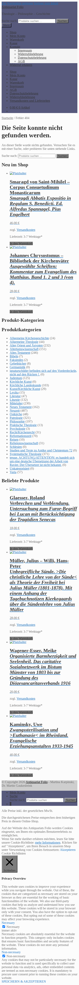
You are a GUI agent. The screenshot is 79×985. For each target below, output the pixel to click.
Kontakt (15, 46)
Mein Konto (17, 36)
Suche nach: (9, 21)
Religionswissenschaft (24, 443)
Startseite (7, 118)
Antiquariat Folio (12, 7)
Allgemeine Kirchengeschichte (29, 338)
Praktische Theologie (23, 425)
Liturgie (15, 399)
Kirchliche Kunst (21, 381)
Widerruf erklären (21, 65)
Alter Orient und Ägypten (26, 345)
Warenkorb (17, 39)
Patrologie (16, 417)
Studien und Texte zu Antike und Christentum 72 (41, 450)
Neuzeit (15, 410)
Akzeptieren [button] (68, 849)
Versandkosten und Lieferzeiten (30, 100)
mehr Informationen (47, 842)
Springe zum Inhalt (46, 3)
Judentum (16, 378)
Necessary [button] (8, 922)
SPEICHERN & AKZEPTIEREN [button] (24, 981)
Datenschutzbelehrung (32, 57)
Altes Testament (20, 352)
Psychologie (17, 428)
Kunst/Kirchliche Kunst (25, 389)
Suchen (62, 21)
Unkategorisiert (19, 468)
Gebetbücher (18, 363)
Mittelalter (16, 403)
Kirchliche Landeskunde (25, 385)
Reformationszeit (20, 436)
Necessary (13, 926)
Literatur (15, 396)
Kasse (13, 43)
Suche (14, 796)
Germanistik (17, 367)
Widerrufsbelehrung (30, 54)
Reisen (14, 439)
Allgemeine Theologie (24, 341)
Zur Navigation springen (17, 3)
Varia (13, 472)
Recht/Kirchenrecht (22, 432)
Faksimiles (16, 360)
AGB (21, 61)
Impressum (25, 50)
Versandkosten (26, 229)
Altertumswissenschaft (24, 349)
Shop (13, 32)
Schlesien (16, 446)
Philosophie (17, 421)
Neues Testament (21, 407)
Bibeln (14, 356)
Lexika (14, 392)
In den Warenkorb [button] (21, 243)
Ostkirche (16, 414)
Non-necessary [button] (11, 952)
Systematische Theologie (26, 454)
